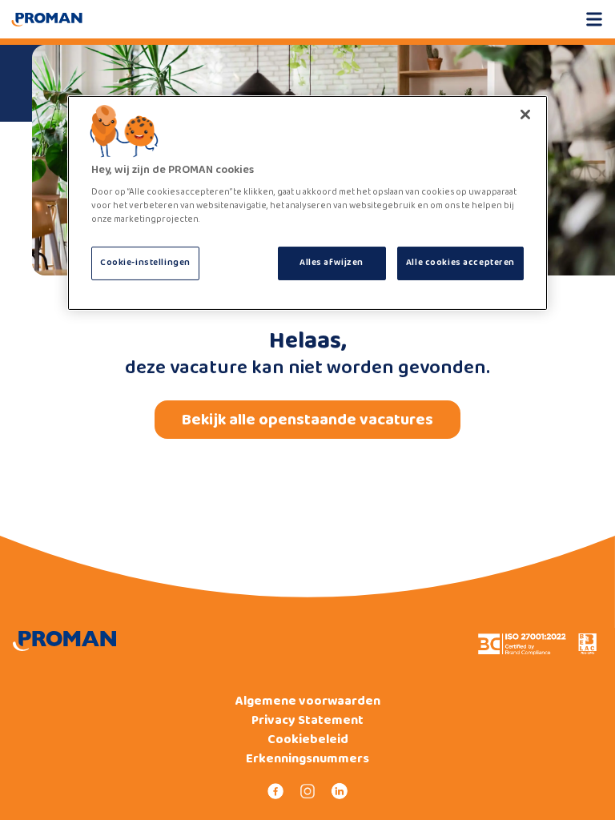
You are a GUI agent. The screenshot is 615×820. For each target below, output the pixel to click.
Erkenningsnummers (307, 759)
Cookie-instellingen (145, 262)
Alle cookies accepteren (460, 262)
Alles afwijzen (331, 262)
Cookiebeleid (307, 740)
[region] (307, 203)
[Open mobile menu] (594, 19)
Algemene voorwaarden (307, 701)
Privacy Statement (307, 720)
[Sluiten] (525, 114)
